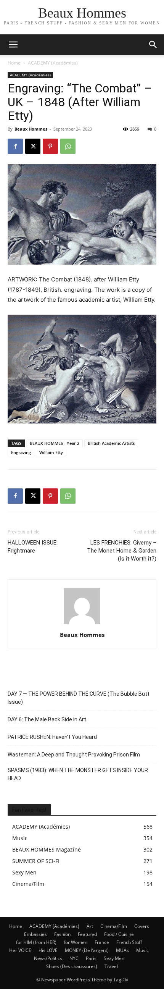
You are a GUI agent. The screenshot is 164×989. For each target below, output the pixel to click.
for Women (75, 942)
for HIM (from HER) (36, 942)
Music (142, 950)
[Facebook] (15, 146)
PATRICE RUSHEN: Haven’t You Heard (52, 737)
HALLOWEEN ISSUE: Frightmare (33, 546)
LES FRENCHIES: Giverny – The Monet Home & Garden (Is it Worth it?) (121, 550)
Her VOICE (20, 950)
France (102, 942)
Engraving (21, 452)
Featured (87, 934)
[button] (153, 44)
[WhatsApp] (68, 146)
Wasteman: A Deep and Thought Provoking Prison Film (74, 754)
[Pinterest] (50, 146)
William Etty (51, 452)
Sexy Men (114, 958)
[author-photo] (82, 624)
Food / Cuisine (119, 934)
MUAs (122, 950)
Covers (141, 926)
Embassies (35, 934)
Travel (111, 966)
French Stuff (129, 942)
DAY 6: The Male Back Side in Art (47, 719)
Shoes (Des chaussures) (71, 966)
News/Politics (48, 958)
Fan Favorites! (29, 810)
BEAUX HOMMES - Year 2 (54, 443)
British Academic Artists (111, 443)
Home (14, 63)
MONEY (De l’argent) (87, 950)
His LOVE (48, 950)
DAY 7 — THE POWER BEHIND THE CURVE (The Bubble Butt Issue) (79, 698)
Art (90, 926)
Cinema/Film (113, 926)
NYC (74, 958)
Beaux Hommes (30, 129)
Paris (91, 958)
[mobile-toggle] (13, 44)
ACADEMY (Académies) (53, 63)
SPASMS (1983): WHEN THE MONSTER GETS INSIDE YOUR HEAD (78, 774)
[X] (32, 146)
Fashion (62, 934)
